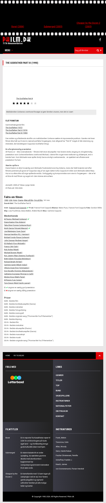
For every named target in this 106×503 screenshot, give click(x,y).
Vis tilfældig (19, 355)
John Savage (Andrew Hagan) (16, 240)
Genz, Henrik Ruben (63, 451)
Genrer (59, 375)
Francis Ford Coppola (17, 208)
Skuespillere (63, 396)
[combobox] (88, 50)
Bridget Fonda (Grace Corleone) (16, 237)
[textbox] (89, 50)
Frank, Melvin (61, 438)
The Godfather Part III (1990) (17, 133)
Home (8, 355)
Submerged (10, 453)
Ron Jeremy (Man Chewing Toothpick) (19, 256)
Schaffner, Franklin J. (64, 460)
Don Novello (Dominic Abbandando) (18, 271)
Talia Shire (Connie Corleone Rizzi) (17, 225)
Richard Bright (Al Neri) (13, 262)
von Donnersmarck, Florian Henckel (70, 469)
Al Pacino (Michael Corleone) (15, 219)
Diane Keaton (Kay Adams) (15, 222)
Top (57, 385)
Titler (59, 380)
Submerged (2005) (53, 26)
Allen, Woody (61, 447)
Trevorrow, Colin (62, 442)
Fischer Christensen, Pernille (67, 455)
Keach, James (61, 464)
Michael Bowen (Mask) (13, 253)
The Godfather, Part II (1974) (16, 130)
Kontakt (60, 416)
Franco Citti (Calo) (11, 246)
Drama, (21, 200)
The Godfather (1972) (14, 128)
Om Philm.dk (62, 411)
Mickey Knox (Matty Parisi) (14, 277)
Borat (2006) (17, 26)
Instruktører (63, 401)
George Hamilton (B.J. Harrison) (16, 234)
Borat (8, 438)
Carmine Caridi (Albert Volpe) (15, 265)
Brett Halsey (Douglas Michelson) (17, 259)
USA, (11, 200)
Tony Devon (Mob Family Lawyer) (17, 283)
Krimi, (15, 200)
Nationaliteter (63, 406)
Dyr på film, (38, 200)
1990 (6, 200)
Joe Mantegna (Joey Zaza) (15, 231)
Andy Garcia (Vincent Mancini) (16, 228)
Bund (58, 391)
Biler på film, (29, 200)
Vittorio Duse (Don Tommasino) (16, 268)
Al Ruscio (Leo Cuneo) (13, 280)
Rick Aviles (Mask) (11, 250)
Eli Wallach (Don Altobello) (14, 243)
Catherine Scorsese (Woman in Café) (18, 274)
